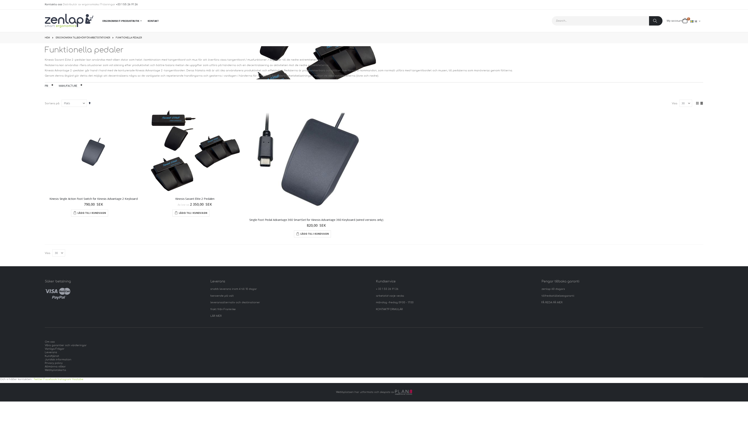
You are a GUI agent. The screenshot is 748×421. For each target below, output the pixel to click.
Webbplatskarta (55, 370)
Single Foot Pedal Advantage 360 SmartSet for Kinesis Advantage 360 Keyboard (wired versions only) (316, 220)
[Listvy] (701, 103)
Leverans (51, 352)
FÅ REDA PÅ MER (552, 302)
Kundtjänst (52, 356)
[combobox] (607, 21)
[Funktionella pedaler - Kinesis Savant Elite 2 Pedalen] (194, 152)
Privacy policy (54, 363)
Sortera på (52, 103)
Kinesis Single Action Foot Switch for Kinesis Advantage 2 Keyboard (93, 199)
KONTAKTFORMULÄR (389, 309)
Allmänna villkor (55, 366)
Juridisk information (58, 359)
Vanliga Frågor (54, 349)
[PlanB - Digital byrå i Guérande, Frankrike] (403, 392)
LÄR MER (216, 316)
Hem (47, 38)
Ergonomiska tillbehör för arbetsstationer (83, 38)
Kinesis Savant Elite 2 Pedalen (195, 199)
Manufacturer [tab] (69, 86)
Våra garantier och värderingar (66, 345)
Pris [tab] (47, 86)
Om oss (50, 342)
